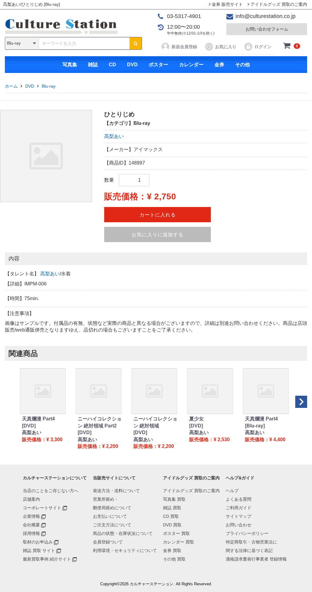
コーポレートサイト (42, 507)
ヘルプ (232, 490)
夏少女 (196, 418)
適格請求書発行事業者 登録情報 (256, 559)
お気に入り (225, 46)
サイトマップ (238, 516)
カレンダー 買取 (178, 541)
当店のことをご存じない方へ (50, 490)
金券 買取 (172, 550)
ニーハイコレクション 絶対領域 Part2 (100, 422)
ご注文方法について (112, 524)
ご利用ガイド (238, 507)
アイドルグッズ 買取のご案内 (278, 4)
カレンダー (191, 64)
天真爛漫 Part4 (38, 418)
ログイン (262, 46)
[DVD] (29, 425)
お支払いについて (110, 516)
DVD (132, 64)
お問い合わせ (238, 524)
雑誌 (93, 64)
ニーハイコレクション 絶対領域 (155, 422)
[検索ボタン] (135, 43)
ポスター (158, 64)
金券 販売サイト (227, 4)
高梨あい (114, 136)
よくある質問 (238, 499)
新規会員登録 (184, 46)
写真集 (69, 64)
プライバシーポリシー (247, 533)
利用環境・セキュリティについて (125, 550)
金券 (219, 64)
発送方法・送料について (116, 490)
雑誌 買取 (172, 507)
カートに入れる (158, 214)
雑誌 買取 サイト (39, 550)
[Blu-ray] (255, 425)
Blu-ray (48, 86)
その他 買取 (174, 559)
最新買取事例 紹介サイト (47, 559)
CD (112, 64)
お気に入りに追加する (157, 234)
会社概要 (31, 524)
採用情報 (31, 533)
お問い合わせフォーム (267, 29)
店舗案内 (31, 499)
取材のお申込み (38, 541)
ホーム (11, 86)
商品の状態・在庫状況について (123, 533)
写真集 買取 (174, 499)
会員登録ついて (108, 541)
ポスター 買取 (176, 533)
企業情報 (31, 516)
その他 (242, 64)
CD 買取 (171, 516)
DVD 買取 (172, 524)
